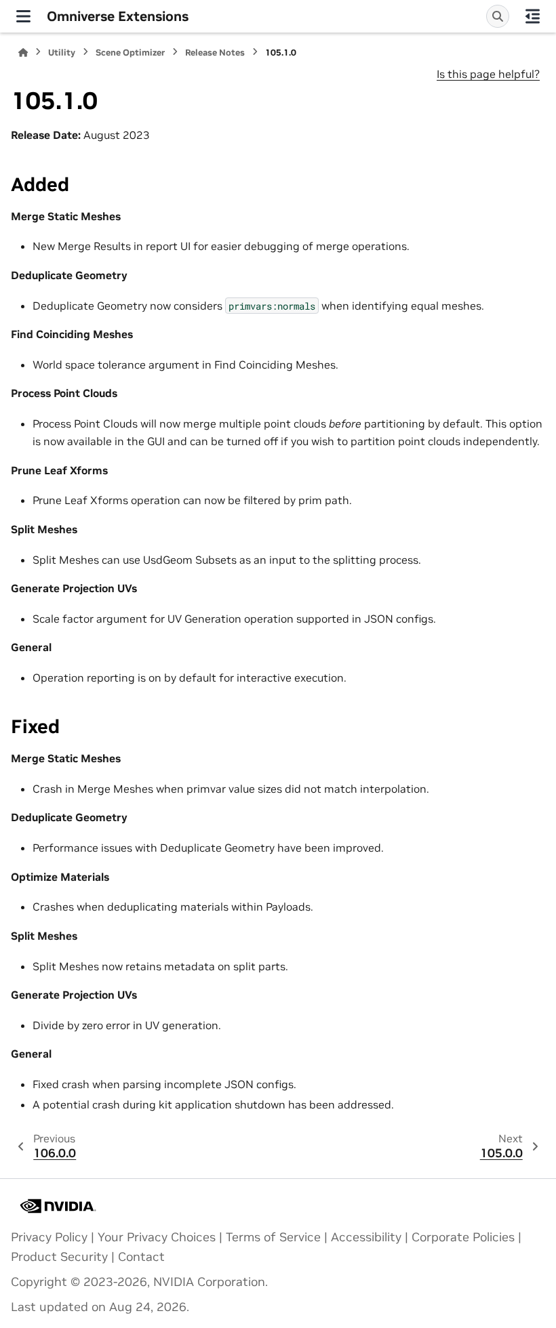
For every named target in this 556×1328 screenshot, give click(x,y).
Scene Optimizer (130, 52)
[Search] (497, 16)
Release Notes (215, 52)
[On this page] (532, 16)
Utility (61, 52)
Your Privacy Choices (157, 1237)
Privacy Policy (49, 1237)
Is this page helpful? (488, 74)
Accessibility (366, 1237)
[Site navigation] (23, 16)
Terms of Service (273, 1237)
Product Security (59, 1256)
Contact (141, 1256)
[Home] (23, 52)
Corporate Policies (463, 1237)
